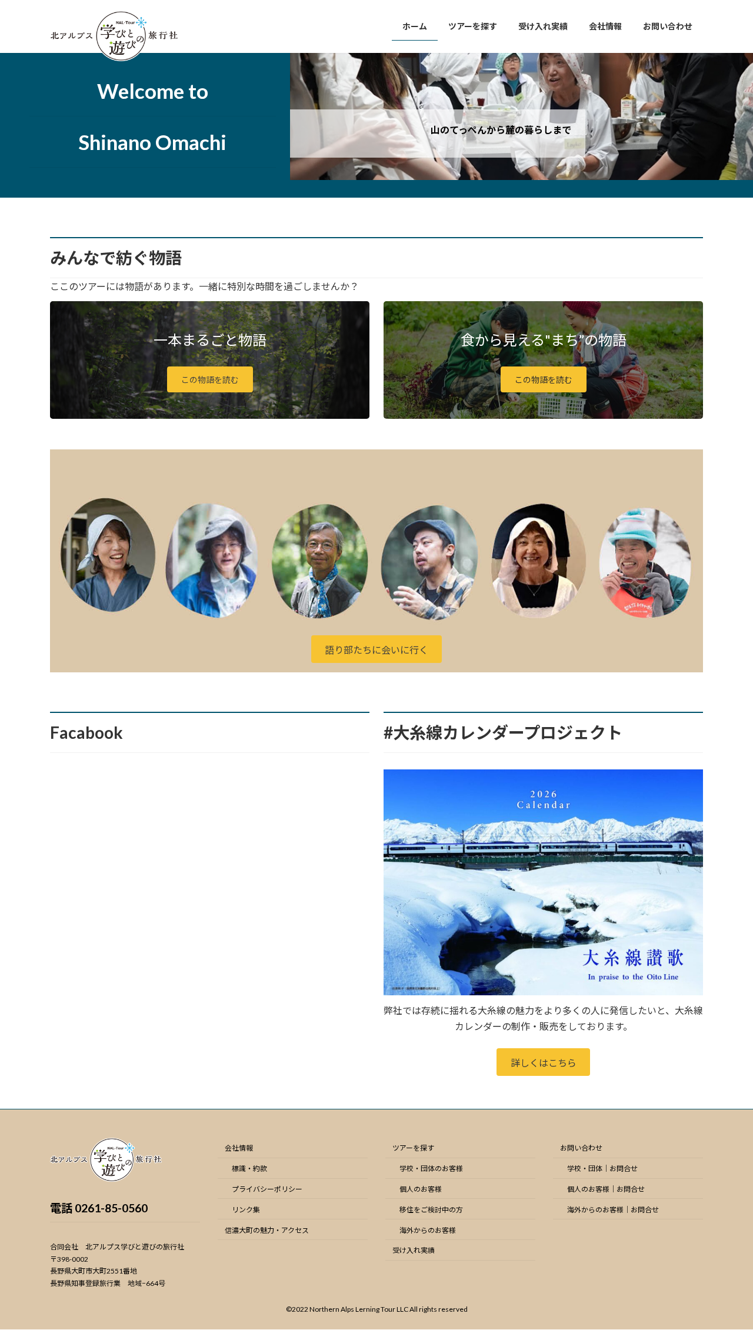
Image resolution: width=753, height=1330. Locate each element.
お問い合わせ (581, 1148)
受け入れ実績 (413, 1250)
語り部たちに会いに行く (376, 649)
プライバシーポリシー (267, 1189)
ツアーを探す (413, 1148)
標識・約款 (249, 1169)
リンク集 (246, 1209)
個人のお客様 (420, 1189)
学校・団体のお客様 (431, 1169)
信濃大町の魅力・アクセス (267, 1230)
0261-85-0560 (111, 1208)
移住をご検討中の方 (431, 1209)
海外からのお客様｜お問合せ (613, 1209)
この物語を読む (210, 380)
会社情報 (239, 1148)
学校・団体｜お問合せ (602, 1169)
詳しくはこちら (544, 1062)
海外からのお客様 (427, 1230)
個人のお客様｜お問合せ (606, 1189)
